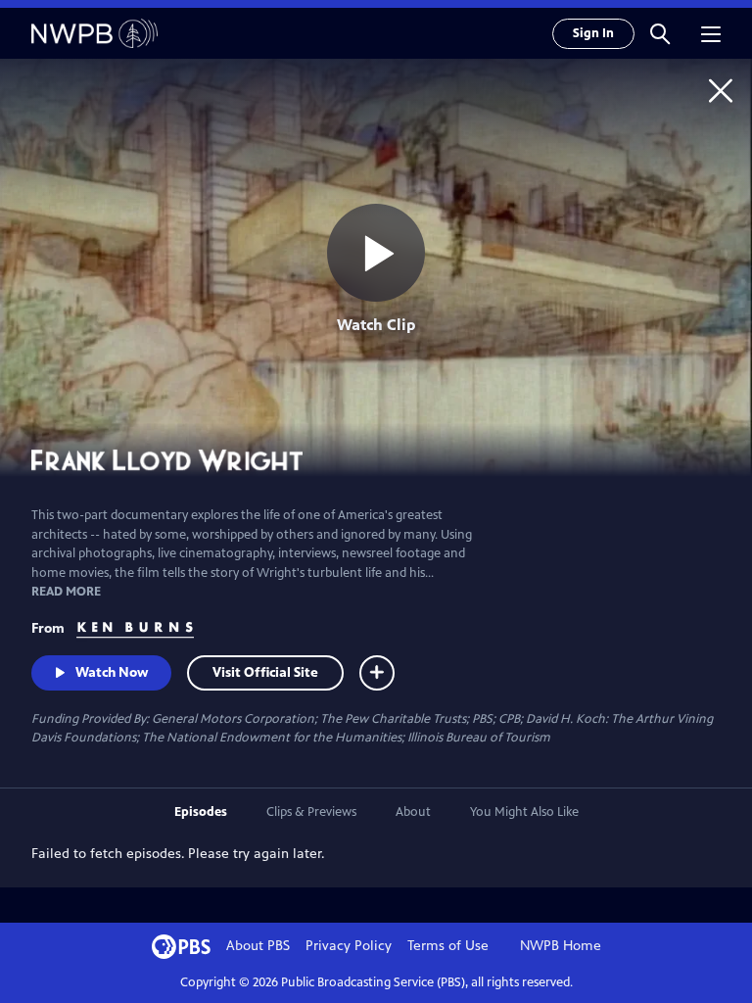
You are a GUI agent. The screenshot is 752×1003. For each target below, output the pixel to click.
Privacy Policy (349, 945)
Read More (66, 591)
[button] (659, 33)
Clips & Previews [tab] (311, 812)
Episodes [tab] (200, 812)
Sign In (593, 33)
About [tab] (413, 812)
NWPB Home (560, 945)
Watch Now (111, 672)
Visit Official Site (265, 672)
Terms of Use (448, 945)
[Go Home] (720, 90)
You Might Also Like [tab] (524, 812)
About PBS (258, 945)
